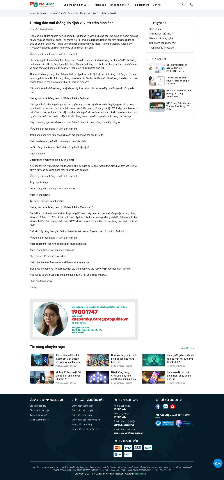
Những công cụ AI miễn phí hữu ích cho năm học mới (124, 359)
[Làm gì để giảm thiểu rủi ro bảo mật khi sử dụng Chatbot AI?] (153, 360)
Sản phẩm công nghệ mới (162, 43)
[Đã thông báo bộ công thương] (164, 423)
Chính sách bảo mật (39, 410)
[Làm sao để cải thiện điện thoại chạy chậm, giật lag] (153, 377)
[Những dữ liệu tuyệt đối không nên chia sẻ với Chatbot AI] (42, 377)
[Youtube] (165, 406)
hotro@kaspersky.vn (124, 425)
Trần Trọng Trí (142, 474)
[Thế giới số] (184, 423)
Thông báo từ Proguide (161, 47)
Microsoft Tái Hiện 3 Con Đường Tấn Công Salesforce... (178, 93)
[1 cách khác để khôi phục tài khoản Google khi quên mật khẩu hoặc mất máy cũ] (157, 81)
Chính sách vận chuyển (83, 410)
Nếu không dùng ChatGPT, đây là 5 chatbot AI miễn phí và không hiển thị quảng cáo (123, 376)
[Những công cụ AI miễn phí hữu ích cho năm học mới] (98, 360)
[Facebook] (157, 406)
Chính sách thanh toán (82, 406)
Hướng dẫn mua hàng (82, 424)
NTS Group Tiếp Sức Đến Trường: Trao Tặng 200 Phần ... (178, 106)
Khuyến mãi (155, 29)
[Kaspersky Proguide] (42, 4)
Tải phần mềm (141, 4)
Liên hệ (157, 4)
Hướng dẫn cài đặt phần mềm (86, 429)
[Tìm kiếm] (184, 4)
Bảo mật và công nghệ (161, 38)
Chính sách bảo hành (82, 415)
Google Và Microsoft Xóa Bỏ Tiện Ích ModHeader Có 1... (176, 68)
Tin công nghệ (118, 4)
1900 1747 (120, 409)
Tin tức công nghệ (38, 415)
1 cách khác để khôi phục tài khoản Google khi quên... (177, 80)
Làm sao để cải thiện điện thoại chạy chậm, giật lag (179, 376)
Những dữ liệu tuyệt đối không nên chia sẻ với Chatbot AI (68, 376)
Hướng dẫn (100, 4)
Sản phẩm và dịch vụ (75, 4)
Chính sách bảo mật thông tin (86, 419)
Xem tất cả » (187, 348)
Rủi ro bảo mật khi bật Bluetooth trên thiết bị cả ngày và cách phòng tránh (68, 359)
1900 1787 (120, 417)
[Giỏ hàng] (191, 4)
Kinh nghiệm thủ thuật (160, 33)
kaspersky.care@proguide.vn (128, 433)
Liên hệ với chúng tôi (39, 419)
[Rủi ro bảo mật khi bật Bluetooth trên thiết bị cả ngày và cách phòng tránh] (42, 360)
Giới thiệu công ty (38, 406)
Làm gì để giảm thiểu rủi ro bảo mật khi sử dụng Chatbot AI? (180, 359)
